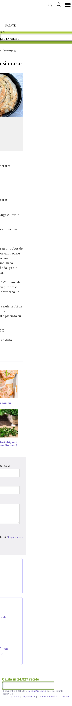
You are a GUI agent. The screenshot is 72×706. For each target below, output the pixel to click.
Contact (65, 696)
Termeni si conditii (47, 696)
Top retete (14, 696)
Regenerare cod (16, 537)
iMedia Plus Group (37, 691)
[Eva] (12, 4)
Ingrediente (29, 696)
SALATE (10, 25)
